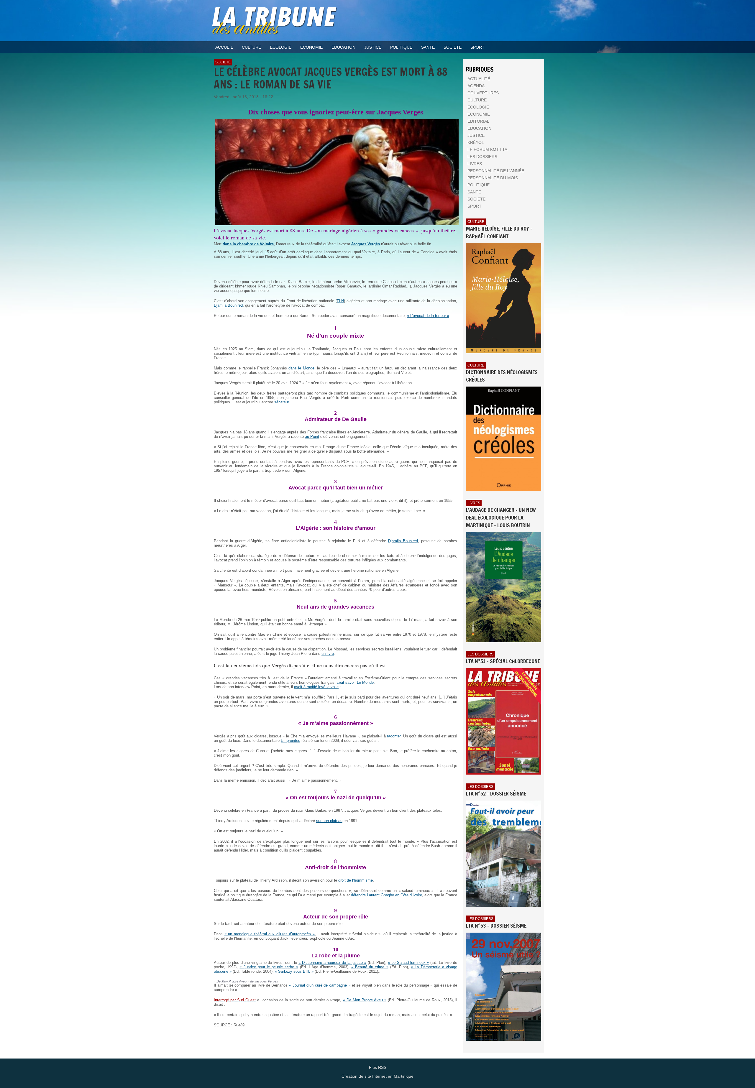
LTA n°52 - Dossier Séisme (496, 793)
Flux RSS (377, 1067)
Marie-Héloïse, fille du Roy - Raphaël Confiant (499, 232)
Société (223, 62)
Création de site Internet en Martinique (377, 1076)
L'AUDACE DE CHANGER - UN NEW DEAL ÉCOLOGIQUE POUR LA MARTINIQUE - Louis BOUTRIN (501, 517)
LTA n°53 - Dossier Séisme (496, 925)
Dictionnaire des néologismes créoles (502, 376)
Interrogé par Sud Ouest (235, 1000)
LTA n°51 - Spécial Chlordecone (503, 661)
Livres (473, 503)
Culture (475, 222)
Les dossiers (480, 654)
